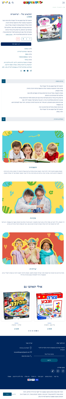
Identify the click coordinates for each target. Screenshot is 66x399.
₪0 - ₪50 (4, 67)
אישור (7, 394)
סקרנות (33, 218)
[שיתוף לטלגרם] (27, 71)
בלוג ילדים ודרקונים (18, 376)
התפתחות (33, 167)
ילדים (15, 62)
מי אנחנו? (33, 376)
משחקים (29, 67)
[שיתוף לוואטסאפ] (21, 71)
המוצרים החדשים (22, 62)
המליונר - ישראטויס (16, 325)
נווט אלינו (27, 376)
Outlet (9, 376)
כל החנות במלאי (21, 64)
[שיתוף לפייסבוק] (31, 71)
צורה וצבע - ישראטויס (49, 325)
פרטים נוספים (9, 34)
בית (64, 7)
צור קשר (56, 376)
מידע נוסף (14, 394)
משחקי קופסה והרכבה (11, 64)
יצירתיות (33, 269)
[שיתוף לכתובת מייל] (24, 71)
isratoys (26, 48)
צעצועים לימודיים (12, 67)
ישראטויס (29, 64)
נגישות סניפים (48, 376)
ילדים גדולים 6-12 (8, 62)
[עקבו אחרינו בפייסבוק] (63, 371)
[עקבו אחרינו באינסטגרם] (58, 371)
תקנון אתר (40, 376)
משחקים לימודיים (22, 51)
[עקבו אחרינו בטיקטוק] (52, 371)
